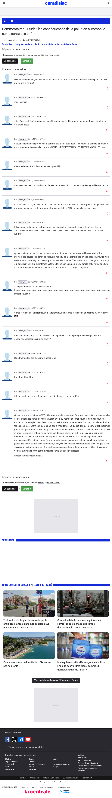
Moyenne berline (11, 762)
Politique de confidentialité (88, 763)
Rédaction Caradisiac (51, 778)
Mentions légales (84, 760)
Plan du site (82, 758)
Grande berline (10, 764)
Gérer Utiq (81, 771)
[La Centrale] (37, 794)
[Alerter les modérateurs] (107, 88)
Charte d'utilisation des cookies (90, 766)
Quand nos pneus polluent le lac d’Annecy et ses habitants (27, 664)
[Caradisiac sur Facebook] (8, 740)
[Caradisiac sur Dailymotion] (21, 740)
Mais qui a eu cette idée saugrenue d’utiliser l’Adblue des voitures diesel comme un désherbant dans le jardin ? (81, 666)
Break (7, 767)
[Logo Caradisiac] (56, 6)
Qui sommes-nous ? (70, 778)
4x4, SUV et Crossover (37, 764)
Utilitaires (32, 769)
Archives (81, 755)
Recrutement (87, 778)
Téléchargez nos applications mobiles (26, 747)
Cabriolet (32, 762)
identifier (41, 55)
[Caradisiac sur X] (15, 740)
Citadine (8, 759)
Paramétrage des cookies (87, 768)
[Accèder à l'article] (29, 603)
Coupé (31, 759)
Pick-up (32, 767)
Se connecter (10, 61)
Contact (23, 778)
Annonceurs (34, 778)
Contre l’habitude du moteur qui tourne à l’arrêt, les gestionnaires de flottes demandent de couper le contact (79, 624)
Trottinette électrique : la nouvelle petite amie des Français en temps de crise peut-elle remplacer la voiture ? (26, 624)
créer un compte (53, 55)
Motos (55, 759)
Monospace (9, 769)
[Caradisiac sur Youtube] (28, 740)
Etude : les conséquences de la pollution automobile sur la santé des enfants (39, 44)
